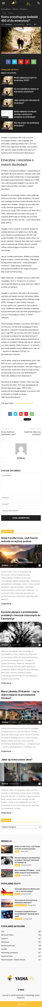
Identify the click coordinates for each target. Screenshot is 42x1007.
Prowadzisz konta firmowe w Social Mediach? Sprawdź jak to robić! (27, 914)
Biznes (17, 865)
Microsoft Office (7, 935)
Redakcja (8, 24)
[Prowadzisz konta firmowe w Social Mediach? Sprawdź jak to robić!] (7, 914)
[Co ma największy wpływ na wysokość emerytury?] (7, 92)
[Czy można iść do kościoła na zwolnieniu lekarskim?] (7, 903)
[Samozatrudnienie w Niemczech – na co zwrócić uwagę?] (7, 892)
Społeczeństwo (7, 956)
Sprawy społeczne (20, 905)
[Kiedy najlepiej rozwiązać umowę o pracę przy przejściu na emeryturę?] (7, 114)
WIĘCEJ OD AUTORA (8, 73)
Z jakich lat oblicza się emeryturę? (32, 433)
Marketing (18, 919)
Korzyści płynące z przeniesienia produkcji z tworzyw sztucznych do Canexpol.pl (20, 615)
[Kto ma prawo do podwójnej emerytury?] (7, 125)
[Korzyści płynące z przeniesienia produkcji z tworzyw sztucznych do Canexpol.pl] (21, 634)
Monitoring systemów (9, 952)
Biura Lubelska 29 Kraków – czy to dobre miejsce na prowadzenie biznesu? (20, 694)
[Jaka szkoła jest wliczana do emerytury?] (7, 103)
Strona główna (6, 9)
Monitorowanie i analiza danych (13, 960)
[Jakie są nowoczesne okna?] (21, 774)
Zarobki (4, 949)
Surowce (4, 938)
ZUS (2, 931)
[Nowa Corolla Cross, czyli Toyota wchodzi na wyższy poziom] (21, 556)
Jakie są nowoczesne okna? (16, 759)
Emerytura (11, 13)
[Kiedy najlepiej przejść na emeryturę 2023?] (7, 80)
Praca (17, 851)
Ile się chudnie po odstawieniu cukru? (8, 433)
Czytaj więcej (6, 604)
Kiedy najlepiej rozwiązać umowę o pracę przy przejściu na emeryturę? (25, 114)
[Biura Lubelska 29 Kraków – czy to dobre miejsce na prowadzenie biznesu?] (21, 713)
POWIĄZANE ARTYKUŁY (10, 70)
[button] (38, 3)
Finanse (4, 13)
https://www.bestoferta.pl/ (23, 403)
